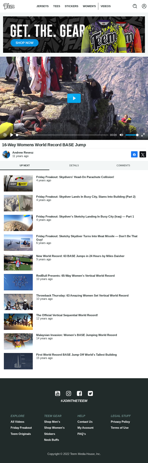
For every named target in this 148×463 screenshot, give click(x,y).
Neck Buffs (51, 439)
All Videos (17, 421)
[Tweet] (143, 154)
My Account (85, 427)
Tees (56, 6)
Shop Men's (52, 421)
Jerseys (42, 6)
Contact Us (84, 421)
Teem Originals (21, 433)
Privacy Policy (120, 421)
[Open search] (135, 6)
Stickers (71, 6)
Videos (106, 6)
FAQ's (81, 433)
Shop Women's (54, 427)
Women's (89, 6)
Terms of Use (120, 427)
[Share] (134, 154)
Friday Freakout (21, 427)
